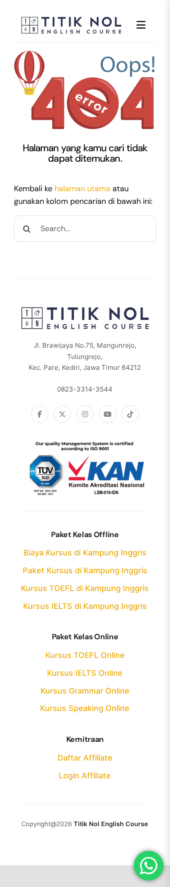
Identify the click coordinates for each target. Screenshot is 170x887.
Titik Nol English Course (111, 823)
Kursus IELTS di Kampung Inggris (85, 606)
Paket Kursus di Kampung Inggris (85, 570)
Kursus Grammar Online (85, 690)
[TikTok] (130, 414)
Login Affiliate (85, 775)
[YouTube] (107, 414)
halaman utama (82, 188)
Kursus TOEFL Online (85, 655)
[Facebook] (39, 414)
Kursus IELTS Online (84, 673)
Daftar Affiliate (85, 757)
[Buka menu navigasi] (141, 25)
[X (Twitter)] (62, 414)
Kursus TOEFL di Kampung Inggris (85, 588)
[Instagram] (85, 414)
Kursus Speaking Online (84, 708)
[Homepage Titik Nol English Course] (71, 22)
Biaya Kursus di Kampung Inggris (85, 552)
